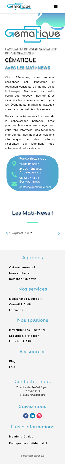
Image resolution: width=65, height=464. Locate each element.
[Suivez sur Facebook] (25, 415)
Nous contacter (20, 273)
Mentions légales (21, 436)
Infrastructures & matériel (27, 330)
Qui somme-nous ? (22, 267)
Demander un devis (22, 279)
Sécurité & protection (24, 335)
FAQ (12, 367)
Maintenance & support (25, 298)
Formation (16, 310)
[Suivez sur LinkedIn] (32, 415)
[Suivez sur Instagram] (39, 415)
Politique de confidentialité (28, 443)
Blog (12, 361)
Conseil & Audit (20, 304)
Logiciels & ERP (20, 341)
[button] (58, 233)
